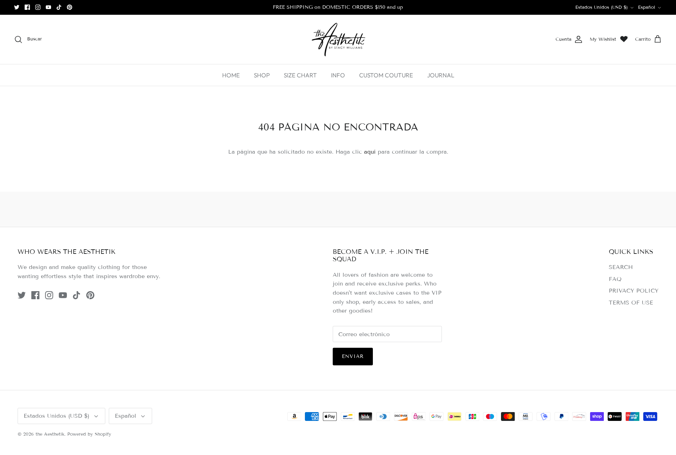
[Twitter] (16, 7)
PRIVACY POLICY (633, 290)
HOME (231, 75)
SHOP (262, 75)
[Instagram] (37, 7)
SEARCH (621, 267)
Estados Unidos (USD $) (601, 7)
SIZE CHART (300, 75)
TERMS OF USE (631, 302)
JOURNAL (440, 75)
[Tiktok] (59, 7)
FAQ (615, 279)
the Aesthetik (50, 434)
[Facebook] (27, 7)
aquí (370, 151)
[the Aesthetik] (338, 39)
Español (646, 7)
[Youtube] (48, 7)
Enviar (353, 356)
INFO (338, 75)
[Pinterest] (69, 7)
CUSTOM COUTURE (386, 75)
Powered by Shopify (89, 434)
